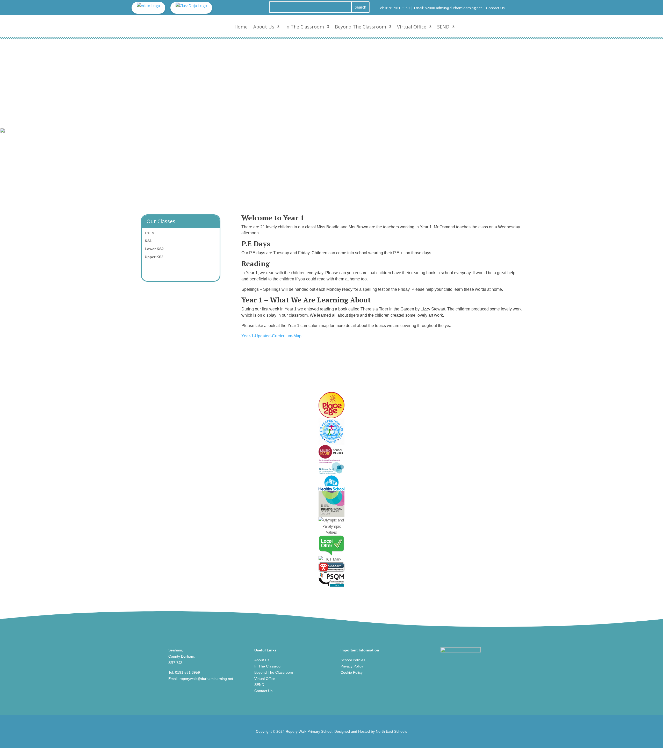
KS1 (148, 241)
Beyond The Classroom (360, 27)
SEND (443, 27)
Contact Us (495, 7)
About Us (263, 27)
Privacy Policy (352, 666)
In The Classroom (304, 27)
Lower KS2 (154, 249)
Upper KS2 (154, 257)
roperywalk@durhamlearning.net (206, 679)
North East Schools (391, 731)
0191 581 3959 (397, 7)
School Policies (353, 660)
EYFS (149, 233)
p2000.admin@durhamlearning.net (453, 7)
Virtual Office (411, 27)
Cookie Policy (352, 672)
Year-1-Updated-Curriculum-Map (271, 336)
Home (241, 27)
